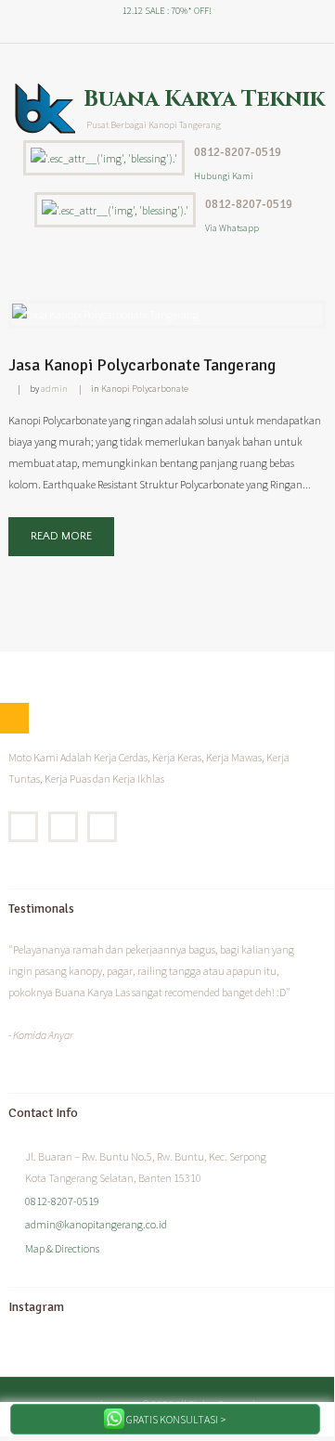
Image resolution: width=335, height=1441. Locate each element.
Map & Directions (62, 1248)
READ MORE (61, 536)
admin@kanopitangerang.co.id (96, 1224)
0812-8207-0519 (237, 152)
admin (54, 389)
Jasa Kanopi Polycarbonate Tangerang (142, 365)
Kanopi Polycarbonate (144, 389)
